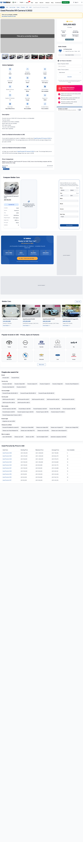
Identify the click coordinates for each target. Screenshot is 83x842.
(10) (42, 411)
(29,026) (7, 436)
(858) (27, 427)
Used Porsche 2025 (7, 456)
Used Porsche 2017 (7, 480)
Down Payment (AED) (63, 63)
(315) (58, 436)
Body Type (62, 214)
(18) (69, 408)
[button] (22, 2)
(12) (25, 411)
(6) (9, 402)
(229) (20, 383)
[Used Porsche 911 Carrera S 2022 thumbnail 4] (27, 56)
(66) (42, 427)
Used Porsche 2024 (7, 459)
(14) (10, 430)
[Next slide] (81, 315)
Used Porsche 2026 (7, 453)
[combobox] (69, 201)
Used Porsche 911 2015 (29, 319)
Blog (52, 2)
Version (62, 209)
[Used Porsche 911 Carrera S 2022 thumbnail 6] (42, 56)
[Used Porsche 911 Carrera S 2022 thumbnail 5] (34, 56)
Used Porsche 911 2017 (49, 319)
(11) (57, 427)
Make (61, 198)
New (32, 2)
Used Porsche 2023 (7, 462)
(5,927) (42, 436)
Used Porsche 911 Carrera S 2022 (42, 138)
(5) (46, 393)
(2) (21, 387)
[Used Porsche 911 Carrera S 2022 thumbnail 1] (5, 56)
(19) (55, 408)
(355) (30, 436)
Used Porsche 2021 (7, 468)
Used (36, 2)
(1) (10, 393)
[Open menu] (82, 2)
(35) (25, 408)
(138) (9, 408)
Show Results (69, 225)
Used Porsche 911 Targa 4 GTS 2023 (71, 319)
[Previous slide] (1, 315)
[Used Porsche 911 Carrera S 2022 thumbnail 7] (49, 56)
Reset (77, 187)
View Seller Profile (69, 55)
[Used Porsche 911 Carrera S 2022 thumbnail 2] (12, 56)
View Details (6, 325)
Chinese (47, 2)
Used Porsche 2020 (7, 471)
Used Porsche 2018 (7, 477)
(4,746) (9, 421)
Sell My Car (65, 2)
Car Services (58, 2)
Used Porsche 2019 (7, 474)
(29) (40, 408)
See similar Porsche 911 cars (9, 16)
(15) (9, 411)
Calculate (69, 76)
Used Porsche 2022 (7, 465)
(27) (32, 383)
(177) (28, 430)
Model (61, 203)
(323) (6, 377)
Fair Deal (70, 21)
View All (78, 301)
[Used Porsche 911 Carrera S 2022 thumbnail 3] (20, 56)
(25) (58, 383)
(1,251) (19, 436)
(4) (72, 383)
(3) (45, 383)
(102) (72, 427)
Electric (41, 2)
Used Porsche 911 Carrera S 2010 (10, 319)
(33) (8, 387)
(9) (68, 399)
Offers (28, 2)
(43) (15, 377)
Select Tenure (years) (63, 69)
